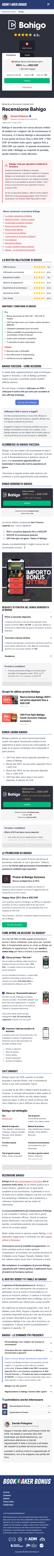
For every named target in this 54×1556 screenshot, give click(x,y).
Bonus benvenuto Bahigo (16, 226)
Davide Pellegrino (19, 116)
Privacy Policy (8, 1501)
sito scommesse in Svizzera (28, 1181)
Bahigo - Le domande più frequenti (20, 250)
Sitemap (6, 1498)
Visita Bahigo (27, 87)
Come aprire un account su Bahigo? (20, 236)
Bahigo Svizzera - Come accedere (20, 219)
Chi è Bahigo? (11, 240)
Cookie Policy (8, 1505)
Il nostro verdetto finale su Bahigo (19, 246)
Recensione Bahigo (13, 243)
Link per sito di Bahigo (27, 402)
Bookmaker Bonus (9, 12)
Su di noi (6, 1492)
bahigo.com (7, 1118)
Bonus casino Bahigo (14, 229)
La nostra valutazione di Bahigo (18, 216)
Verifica (27, 81)
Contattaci (7, 1495)
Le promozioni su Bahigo (15, 233)
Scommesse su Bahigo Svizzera (19, 223)
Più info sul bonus (14, 925)
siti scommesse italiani (24, 196)
